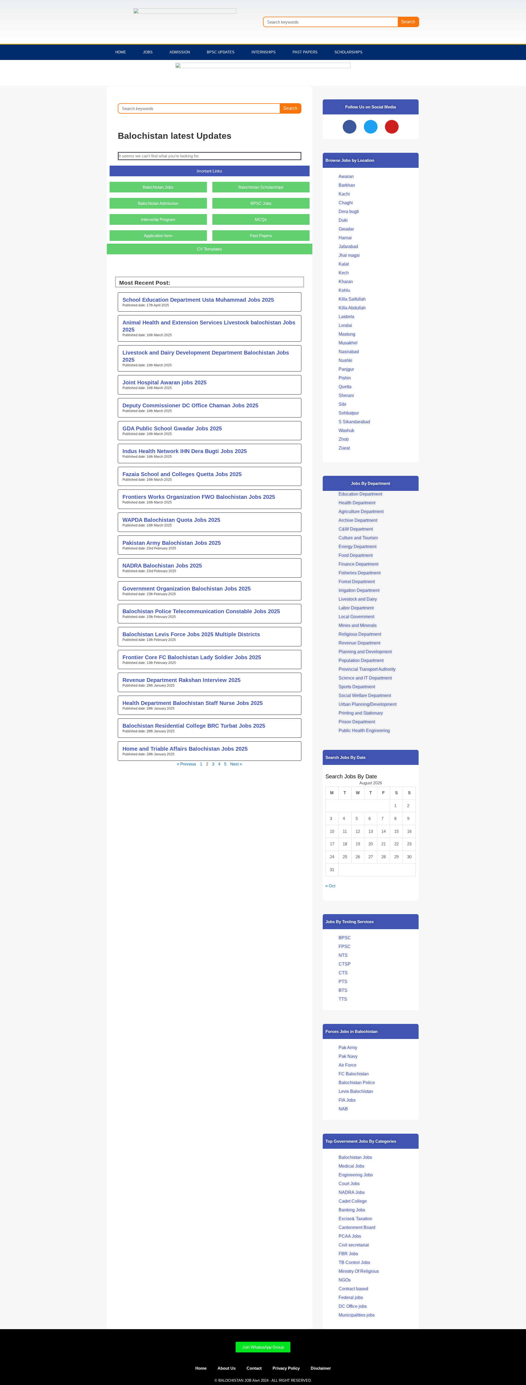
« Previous (186, 764)
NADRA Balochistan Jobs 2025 (162, 566)
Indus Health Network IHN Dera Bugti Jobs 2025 (184, 451)
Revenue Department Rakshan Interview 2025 (181, 680)
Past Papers (305, 52)
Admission (180, 52)
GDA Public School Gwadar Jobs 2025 (172, 428)
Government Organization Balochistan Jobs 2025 (186, 589)
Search (408, 21)
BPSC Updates (221, 52)
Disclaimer (321, 1368)
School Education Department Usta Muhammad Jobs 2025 (198, 300)
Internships (263, 52)
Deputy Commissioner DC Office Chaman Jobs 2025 (190, 405)
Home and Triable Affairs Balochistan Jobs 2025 (185, 749)
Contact (254, 1368)
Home (120, 52)
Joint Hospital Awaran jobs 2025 (164, 382)
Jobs (148, 52)
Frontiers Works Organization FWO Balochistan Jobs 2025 (198, 497)
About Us (227, 1368)
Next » (236, 764)
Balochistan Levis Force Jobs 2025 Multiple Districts (191, 634)
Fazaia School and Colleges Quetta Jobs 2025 (182, 474)
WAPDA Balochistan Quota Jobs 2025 (171, 520)
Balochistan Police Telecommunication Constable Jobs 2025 (201, 611)
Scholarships (348, 52)
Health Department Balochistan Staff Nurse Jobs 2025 (192, 703)
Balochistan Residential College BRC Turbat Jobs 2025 (193, 726)
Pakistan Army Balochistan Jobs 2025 (171, 543)
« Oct (330, 885)
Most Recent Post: (144, 283)
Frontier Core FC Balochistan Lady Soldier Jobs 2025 (191, 657)
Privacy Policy (286, 1368)
